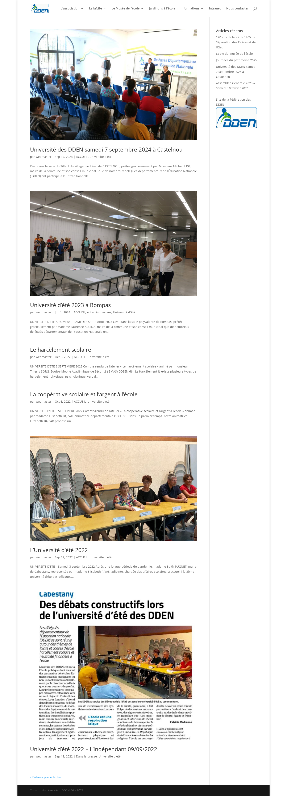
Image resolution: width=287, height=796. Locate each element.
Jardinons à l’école (162, 8)
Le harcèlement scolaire (60, 349)
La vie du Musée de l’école (234, 54)
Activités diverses (99, 312)
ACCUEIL (82, 157)
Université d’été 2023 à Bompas (70, 305)
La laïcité (95, 8)
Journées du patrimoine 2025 (236, 60)
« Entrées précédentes (46, 777)
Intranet (215, 8)
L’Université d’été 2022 (59, 550)
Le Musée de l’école (126, 8)
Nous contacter (237, 8)
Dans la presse (86, 756)
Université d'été (101, 157)
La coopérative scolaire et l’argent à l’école (84, 394)
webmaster (43, 157)
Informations (190, 8)
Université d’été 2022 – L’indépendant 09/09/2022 (93, 749)
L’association (70, 8)
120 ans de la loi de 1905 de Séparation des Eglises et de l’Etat (236, 42)
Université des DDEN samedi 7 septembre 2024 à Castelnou (106, 149)
